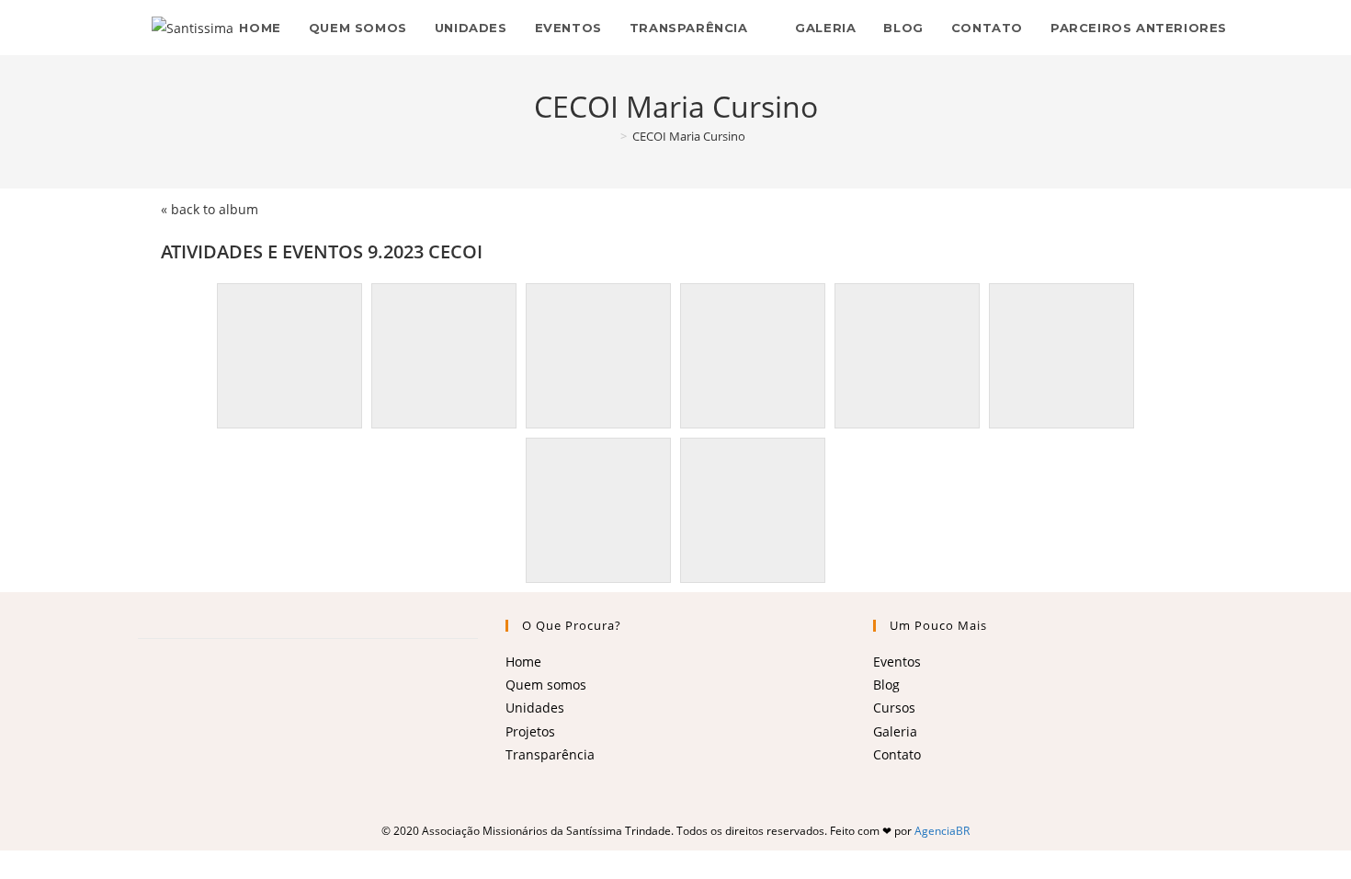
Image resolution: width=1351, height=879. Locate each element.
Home (523, 661)
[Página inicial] (610, 136)
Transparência (550, 754)
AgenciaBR (942, 831)
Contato (897, 754)
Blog (886, 684)
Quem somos (545, 684)
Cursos (894, 707)
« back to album (209, 209)
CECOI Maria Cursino (688, 136)
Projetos (530, 731)
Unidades (534, 707)
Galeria (895, 731)
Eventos (897, 661)
